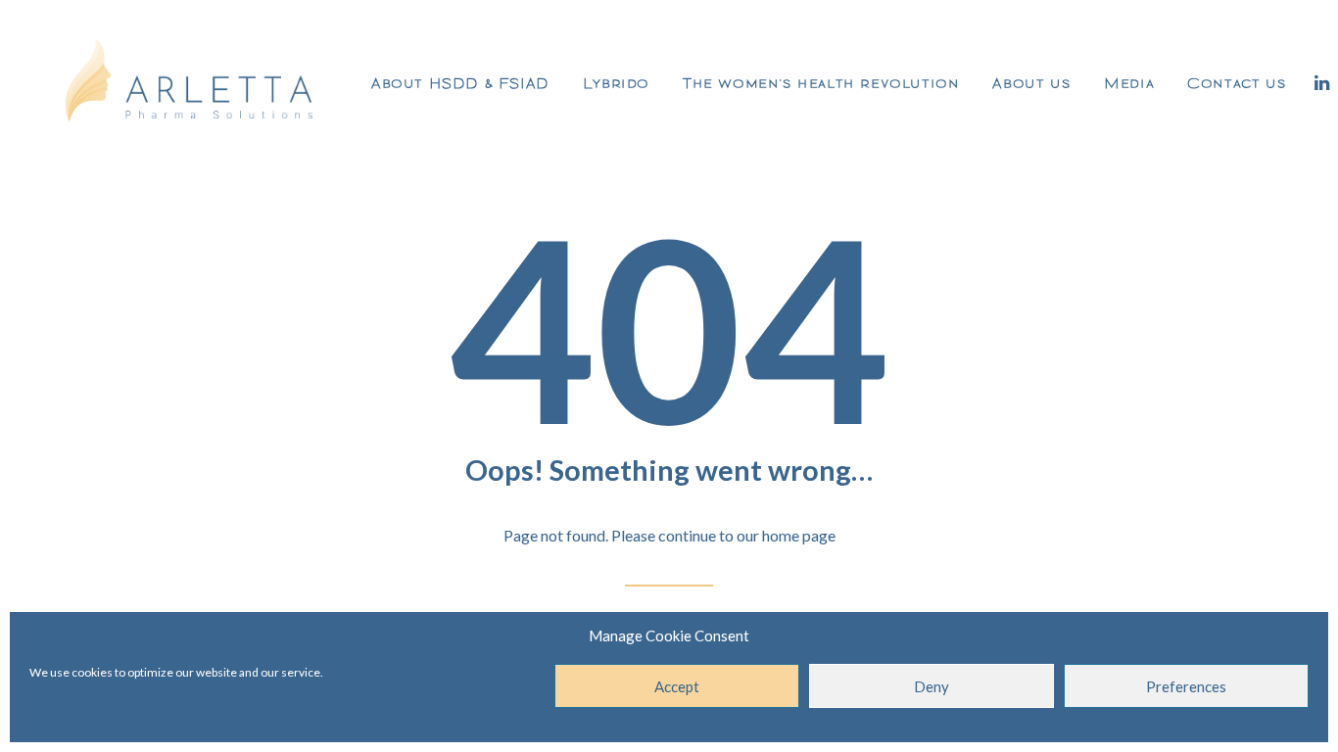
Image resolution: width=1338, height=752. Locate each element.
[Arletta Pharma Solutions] (189, 82)
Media (1129, 82)
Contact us (1236, 82)
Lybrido (616, 82)
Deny (931, 686)
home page (799, 535)
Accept (676, 686)
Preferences (1186, 686)
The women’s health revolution (821, 82)
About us (1031, 82)
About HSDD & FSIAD (460, 82)
